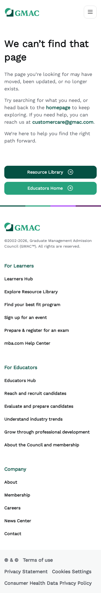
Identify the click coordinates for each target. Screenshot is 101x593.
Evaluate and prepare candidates (38, 406)
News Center (17, 520)
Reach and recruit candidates (35, 393)
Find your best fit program (32, 304)
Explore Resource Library (31, 291)
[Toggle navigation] (90, 12)
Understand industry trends (33, 419)
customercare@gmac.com (62, 122)
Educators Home (45, 188)
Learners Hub (18, 278)
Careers (12, 507)
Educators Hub (20, 380)
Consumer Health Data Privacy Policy (48, 583)
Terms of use (38, 560)
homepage (59, 107)
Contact (12, 533)
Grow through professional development (47, 431)
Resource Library (45, 172)
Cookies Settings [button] (71, 571)
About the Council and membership (41, 444)
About (10, 482)
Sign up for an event (25, 317)
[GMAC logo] (22, 12)
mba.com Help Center (27, 343)
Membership (17, 495)
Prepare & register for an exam (36, 330)
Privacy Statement (26, 571)
